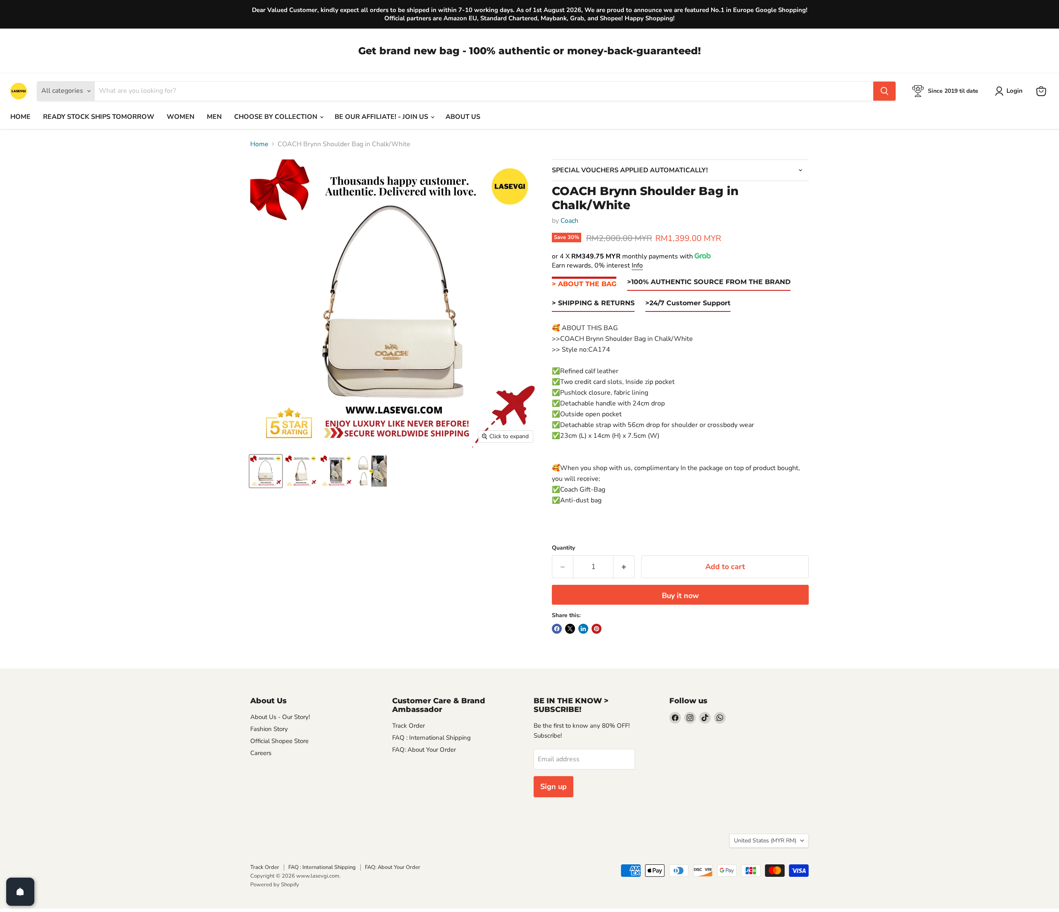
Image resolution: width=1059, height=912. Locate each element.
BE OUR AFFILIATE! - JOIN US (382, 116)
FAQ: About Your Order (424, 750)
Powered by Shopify (274, 884)
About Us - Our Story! (280, 717)
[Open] (20, 892)
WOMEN (180, 116)
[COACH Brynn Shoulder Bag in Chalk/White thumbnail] (265, 471)
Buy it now (680, 596)
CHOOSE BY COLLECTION (276, 116)
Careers (260, 753)
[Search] (884, 91)
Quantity (563, 548)
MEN (214, 116)
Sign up (553, 786)
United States (765, 840)
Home (259, 144)
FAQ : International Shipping (431, 737)
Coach (569, 220)
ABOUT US (463, 116)
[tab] (584, 284)
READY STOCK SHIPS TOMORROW (98, 116)
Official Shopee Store (279, 741)
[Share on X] (570, 629)
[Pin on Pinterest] (596, 629)
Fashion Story (269, 729)
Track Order (408, 725)
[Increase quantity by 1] (624, 566)
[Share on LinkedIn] (583, 629)
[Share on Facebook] (557, 629)
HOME (20, 116)
